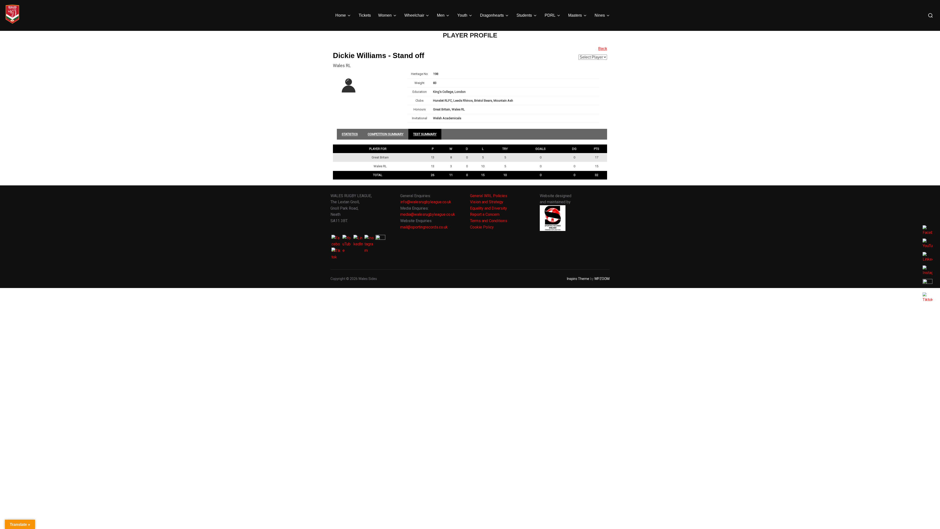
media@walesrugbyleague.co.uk (427, 214)
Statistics (350, 134)
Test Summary (424, 134)
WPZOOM (602, 279)
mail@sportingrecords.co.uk (424, 227)
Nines (600, 15)
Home (340, 15)
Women (385, 15)
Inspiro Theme (578, 279)
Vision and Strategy (486, 202)
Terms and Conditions (488, 220)
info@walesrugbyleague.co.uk (425, 202)
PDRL (550, 15)
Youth (462, 15)
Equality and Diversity (488, 208)
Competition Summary (385, 134)
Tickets (365, 15)
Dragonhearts (492, 15)
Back (602, 48)
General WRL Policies (488, 195)
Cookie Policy (482, 227)
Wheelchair (414, 15)
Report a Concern (484, 214)
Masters (575, 15)
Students (524, 15)
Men (441, 15)
